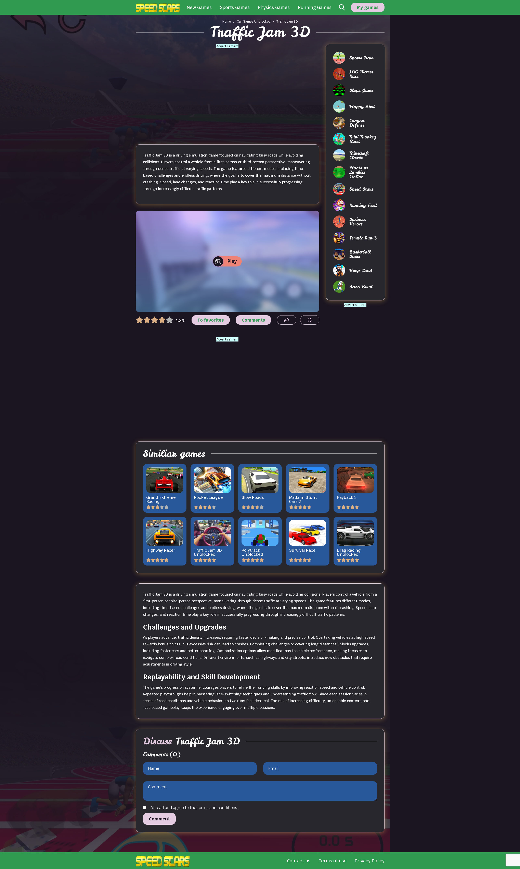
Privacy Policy (370, 861)
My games (368, 7)
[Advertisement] (227, 89)
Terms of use (332, 861)
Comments (253, 320)
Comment (159, 819)
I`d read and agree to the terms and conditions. (194, 808)
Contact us (298, 861)
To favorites (210, 320)
